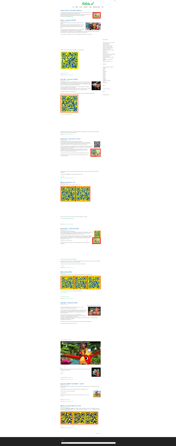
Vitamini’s (61, 373)
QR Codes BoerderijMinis (66, 272)
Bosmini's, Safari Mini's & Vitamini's (69, 134)
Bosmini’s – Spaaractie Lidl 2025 (68, 20)
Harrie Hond (74, 237)
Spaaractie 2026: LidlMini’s (64, 73)
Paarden (104, 76)
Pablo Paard (68, 238)
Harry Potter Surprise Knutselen (107, 46)
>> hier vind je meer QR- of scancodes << (67, 218)
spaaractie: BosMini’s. (66, 399)
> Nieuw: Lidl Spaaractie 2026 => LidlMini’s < (93, 305)
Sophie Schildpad (73, 409)
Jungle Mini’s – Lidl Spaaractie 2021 (68, 303)
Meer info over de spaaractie (64, 296)
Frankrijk (104, 69)
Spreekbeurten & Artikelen (107, 80)
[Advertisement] (80, 42)
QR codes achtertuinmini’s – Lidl (67, 182)
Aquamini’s (62, 371)
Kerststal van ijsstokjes (106, 56)
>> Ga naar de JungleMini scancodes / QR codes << (68, 323)
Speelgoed (104, 79)
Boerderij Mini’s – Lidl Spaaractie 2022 (69, 228)
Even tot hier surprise (106, 44)
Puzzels (104, 77)
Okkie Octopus (89, 409)
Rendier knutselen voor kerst (107, 55)
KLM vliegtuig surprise (106, 43)
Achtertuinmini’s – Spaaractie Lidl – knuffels (70, 139)
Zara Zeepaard (62, 410)
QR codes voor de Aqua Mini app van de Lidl (70, 406)
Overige (104, 75)
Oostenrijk (104, 74)
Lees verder (62, 176)
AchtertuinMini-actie (70, 377)
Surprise (104, 81)
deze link (63, 174)
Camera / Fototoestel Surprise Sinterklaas (109, 54)
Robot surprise (105, 53)
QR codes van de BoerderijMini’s (71, 259)
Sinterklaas (104, 78)
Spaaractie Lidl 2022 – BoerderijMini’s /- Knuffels (72, 384)
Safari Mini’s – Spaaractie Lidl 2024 (69, 79)
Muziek (104, 73)
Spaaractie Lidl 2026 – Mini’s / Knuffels (108, 42)
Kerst (103, 70)
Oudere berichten (98, 433)
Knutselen (104, 72)
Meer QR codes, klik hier (64, 292)
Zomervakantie (105, 82)
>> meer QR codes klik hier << (67, 114)
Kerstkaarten (105, 71)
